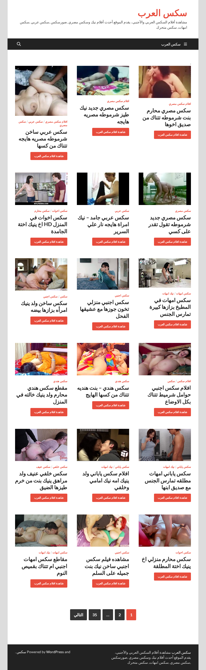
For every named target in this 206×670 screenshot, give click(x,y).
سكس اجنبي (122, 295)
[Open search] (19, 44)
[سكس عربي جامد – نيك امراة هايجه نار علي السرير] (103, 189)
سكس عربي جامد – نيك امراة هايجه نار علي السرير (103, 224)
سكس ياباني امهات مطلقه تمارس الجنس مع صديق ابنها (168, 480)
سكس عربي (35, 121)
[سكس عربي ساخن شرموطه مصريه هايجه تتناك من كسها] (41, 91)
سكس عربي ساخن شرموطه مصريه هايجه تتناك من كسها (43, 138)
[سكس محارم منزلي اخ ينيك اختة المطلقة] (165, 530)
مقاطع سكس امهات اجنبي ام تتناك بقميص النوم (44, 566)
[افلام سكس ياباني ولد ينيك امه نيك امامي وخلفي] (103, 445)
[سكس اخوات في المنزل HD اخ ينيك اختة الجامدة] (41, 189)
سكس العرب (162, 13)
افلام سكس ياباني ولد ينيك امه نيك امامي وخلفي (105, 480)
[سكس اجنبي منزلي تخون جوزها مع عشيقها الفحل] (103, 273)
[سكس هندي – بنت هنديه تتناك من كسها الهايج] (103, 359)
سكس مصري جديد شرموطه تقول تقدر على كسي (169, 224)
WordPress (55, 652)
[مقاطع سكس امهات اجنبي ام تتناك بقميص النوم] (41, 530)
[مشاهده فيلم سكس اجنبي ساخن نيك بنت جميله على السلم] (103, 530)
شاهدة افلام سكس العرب (174, 133)
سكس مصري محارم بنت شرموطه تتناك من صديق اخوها (166, 117)
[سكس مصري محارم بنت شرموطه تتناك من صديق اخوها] (165, 82)
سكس (63, 296)
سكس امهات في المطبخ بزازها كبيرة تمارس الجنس (170, 307)
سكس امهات (183, 293)
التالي (78, 614)
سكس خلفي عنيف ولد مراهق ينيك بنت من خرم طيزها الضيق (41, 480)
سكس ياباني (184, 467)
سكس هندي (122, 381)
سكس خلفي (60, 467)
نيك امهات (168, 293)
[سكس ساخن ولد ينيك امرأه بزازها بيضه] (41, 274)
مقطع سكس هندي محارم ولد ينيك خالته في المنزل (41, 394)
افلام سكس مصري (180, 104)
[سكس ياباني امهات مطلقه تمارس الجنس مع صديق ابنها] (165, 445)
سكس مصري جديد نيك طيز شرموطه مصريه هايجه (104, 114)
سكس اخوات (59, 211)
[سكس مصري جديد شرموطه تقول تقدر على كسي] (165, 189)
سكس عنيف (43, 467)
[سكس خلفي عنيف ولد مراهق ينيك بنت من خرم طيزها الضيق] (41, 445)
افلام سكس (184, 381)
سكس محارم (41, 211)
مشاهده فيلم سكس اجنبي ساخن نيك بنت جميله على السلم (107, 566)
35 (94, 614)
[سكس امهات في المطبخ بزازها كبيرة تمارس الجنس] (165, 272)
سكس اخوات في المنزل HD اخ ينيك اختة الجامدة (42, 224)
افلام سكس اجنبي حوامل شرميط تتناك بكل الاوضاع (169, 394)
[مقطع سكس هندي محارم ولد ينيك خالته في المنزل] (41, 359)
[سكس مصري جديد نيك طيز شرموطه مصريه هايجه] (103, 80)
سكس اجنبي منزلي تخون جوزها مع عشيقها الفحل (104, 309)
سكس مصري (183, 211)
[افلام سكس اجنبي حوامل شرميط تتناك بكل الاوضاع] (165, 359)
